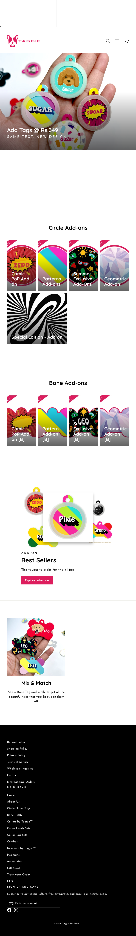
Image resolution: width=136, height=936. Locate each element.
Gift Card (13, 868)
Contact (12, 775)
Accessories (14, 861)
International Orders (21, 782)
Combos (12, 841)
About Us (13, 801)
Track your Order (18, 874)
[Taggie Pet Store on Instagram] (16, 910)
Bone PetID (14, 815)
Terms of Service (18, 762)
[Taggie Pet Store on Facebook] (9, 910)
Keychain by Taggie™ (21, 848)
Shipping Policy (17, 748)
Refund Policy (16, 742)
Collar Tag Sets (17, 835)
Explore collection (37, 580)
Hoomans (13, 855)
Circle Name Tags (18, 808)
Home (11, 795)
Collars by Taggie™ (20, 821)
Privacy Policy (16, 755)
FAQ (10, 881)
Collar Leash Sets (18, 828)
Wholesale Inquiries (20, 768)
